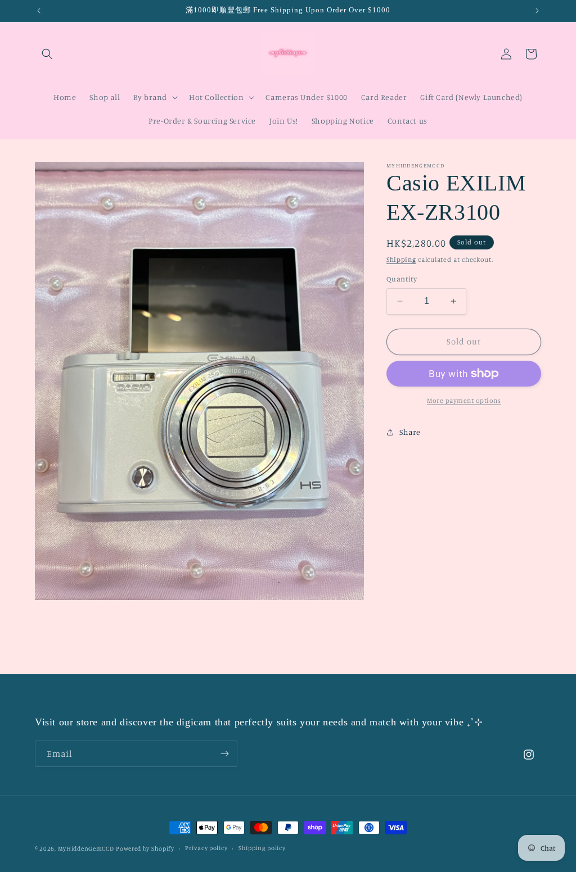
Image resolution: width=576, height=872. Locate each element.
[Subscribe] (224, 754)
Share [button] (410, 432)
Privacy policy (206, 848)
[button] (47, 54)
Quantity (401, 278)
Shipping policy (262, 848)
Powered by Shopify (145, 848)
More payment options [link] (464, 400)
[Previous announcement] (38, 10)
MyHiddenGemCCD (86, 848)
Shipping (401, 259)
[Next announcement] (537, 10)
